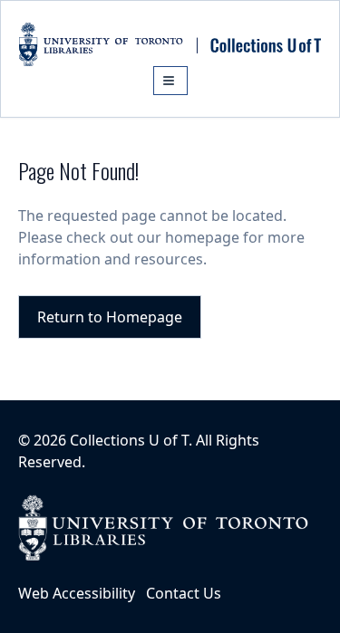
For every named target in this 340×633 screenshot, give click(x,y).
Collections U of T (129, 440)
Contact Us (183, 593)
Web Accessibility (76, 593)
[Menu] (170, 80)
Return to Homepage (109, 317)
